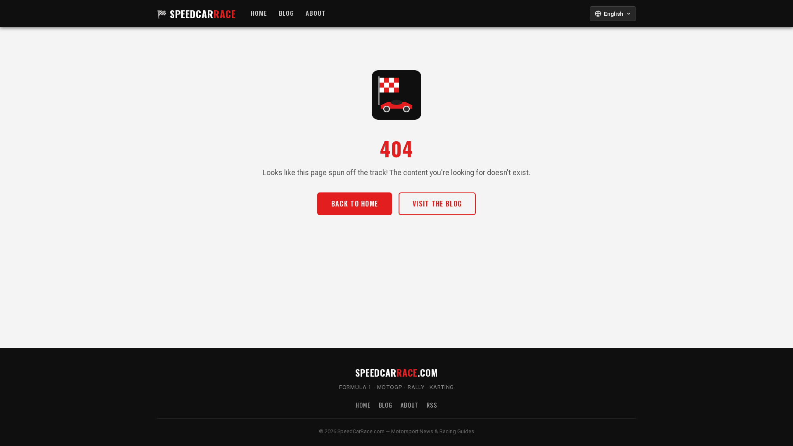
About (315, 13)
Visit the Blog (437, 204)
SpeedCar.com (396, 372)
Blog (286, 13)
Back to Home (354, 204)
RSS (432, 405)
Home (259, 13)
